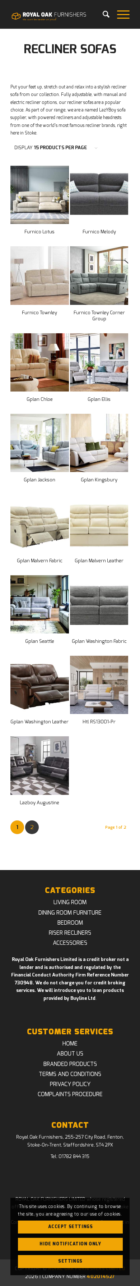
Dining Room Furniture (70, 913)
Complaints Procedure (70, 1094)
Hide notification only (70, 1244)
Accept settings (70, 1227)
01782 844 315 (74, 1156)
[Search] (102, 14)
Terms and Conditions (70, 1074)
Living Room (70, 902)
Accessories (70, 943)
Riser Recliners (70, 933)
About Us (70, 1054)
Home (70, 1044)
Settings (70, 1261)
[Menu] (120, 14)
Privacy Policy (70, 1084)
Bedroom (70, 923)
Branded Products (70, 1064)
